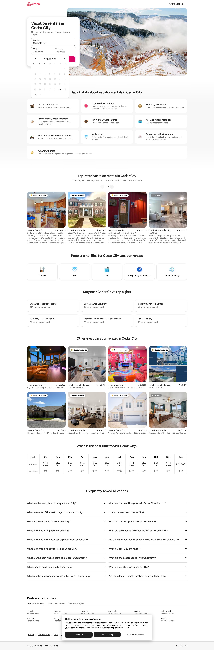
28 (60, 89)
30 (35, 94)
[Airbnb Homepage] (33, 4)
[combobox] (53, 42)
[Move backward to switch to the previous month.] (35, 59)
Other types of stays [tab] (56, 603)
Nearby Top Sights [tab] (76, 603)
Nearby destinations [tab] (35, 603)
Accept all (78, 634)
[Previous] (102, 187)
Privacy (47, 646)
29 (65, 89)
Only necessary (107, 634)
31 (40, 94)
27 (55, 89)
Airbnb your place (177, 4)
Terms (55, 646)
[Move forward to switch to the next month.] (64, 59)
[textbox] (42, 51)
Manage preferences (135, 634)
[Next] (112, 187)
